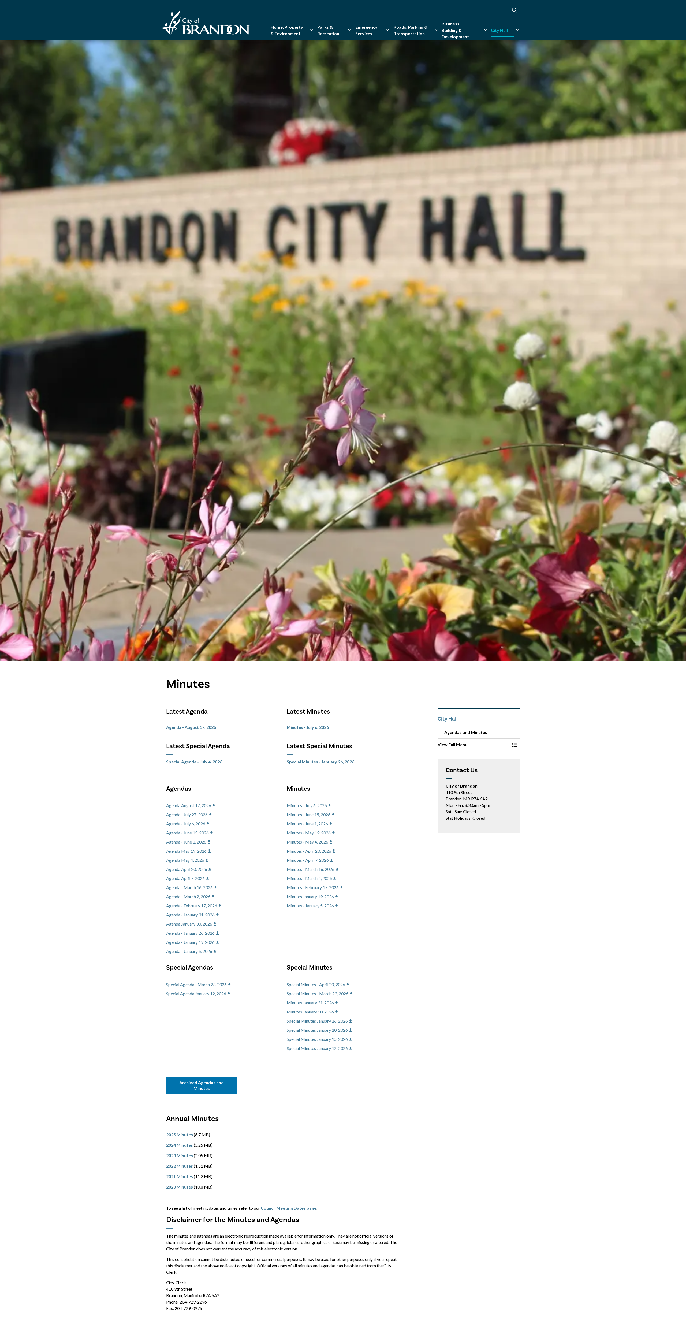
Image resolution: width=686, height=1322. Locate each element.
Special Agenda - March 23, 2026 (196, 984)
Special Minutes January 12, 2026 (317, 1048)
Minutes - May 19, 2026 (309, 832)
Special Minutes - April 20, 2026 (316, 984)
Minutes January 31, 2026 (310, 1002)
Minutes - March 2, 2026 (309, 878)
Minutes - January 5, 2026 (310, 905)
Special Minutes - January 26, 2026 (320, 761)
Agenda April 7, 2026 (185, 878)
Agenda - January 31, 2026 (190, 914)
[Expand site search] (514, 10)
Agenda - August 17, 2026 (191, 727)
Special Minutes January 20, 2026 (317, 1030)
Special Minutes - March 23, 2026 (317, 993)
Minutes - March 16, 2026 (310, 869)
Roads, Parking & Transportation (410, 30)
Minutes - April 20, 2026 (309, 850)
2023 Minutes (179, 1155)
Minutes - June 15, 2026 (308, 814)
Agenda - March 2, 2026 (188, 896)
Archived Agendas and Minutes (201, 1085)
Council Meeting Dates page (288, 1207)
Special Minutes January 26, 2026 (317, 1020)
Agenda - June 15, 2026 (187, 832)
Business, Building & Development (455, 30)
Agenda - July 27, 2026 (187, 814)
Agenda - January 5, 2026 (189, 951)
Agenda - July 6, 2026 (185, 823)
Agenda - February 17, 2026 (191, 905)
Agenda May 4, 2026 (185, 860)
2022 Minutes (179, 1165)
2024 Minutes (179, 1145)
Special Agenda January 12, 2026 (196, 993)
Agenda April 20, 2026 (186, 869)
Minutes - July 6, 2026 (308, 727)
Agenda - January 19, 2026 (190, 942)
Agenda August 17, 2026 (188, 805)
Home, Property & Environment (287, 30)
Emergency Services (366, 30)
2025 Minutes (179, 1134)
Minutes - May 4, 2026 (307, 841)
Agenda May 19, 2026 (186, 850)
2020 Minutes (179, 1186)
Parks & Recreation (328, 30)
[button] (473, 745)
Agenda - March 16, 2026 (189, 887)
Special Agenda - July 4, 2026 (194, 761)
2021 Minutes (179, 1176)
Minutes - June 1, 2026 (307, 823)
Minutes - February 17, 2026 (313, 887)
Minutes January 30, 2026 (310, 1011)
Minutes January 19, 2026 (310, 896)
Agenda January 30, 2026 (189, 923)
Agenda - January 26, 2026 (190, 932)
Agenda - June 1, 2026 (186, 841)
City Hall (499, 30)
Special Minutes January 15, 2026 (317, 1039)
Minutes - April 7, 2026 (308, 860)
